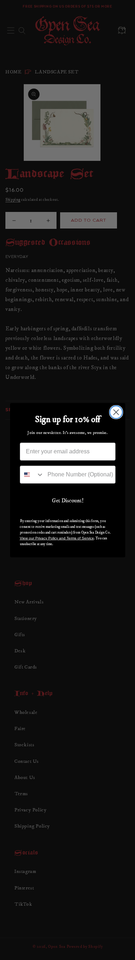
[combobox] (32, 474)
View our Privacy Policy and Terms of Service (57, 538)
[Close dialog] (116, 412)
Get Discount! (68, 500)
